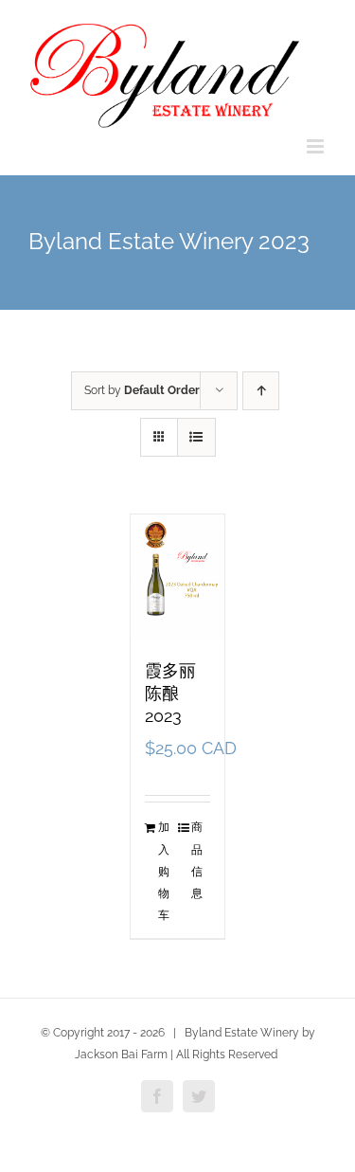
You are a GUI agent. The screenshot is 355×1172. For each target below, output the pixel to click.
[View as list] (196, 437)
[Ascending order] (260, 390)
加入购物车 (163, 871)
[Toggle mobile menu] (317, 146)
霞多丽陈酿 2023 (170, 693)
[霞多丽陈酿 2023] (178, 577)
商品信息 (197, 859)
